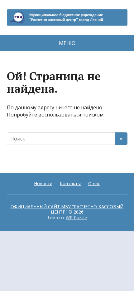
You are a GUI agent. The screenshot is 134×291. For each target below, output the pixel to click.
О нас (94, 183)
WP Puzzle (76, 217)
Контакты (70, 183)
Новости (43, 183)
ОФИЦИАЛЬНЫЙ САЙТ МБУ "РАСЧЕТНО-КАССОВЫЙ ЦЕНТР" (67, 209)
